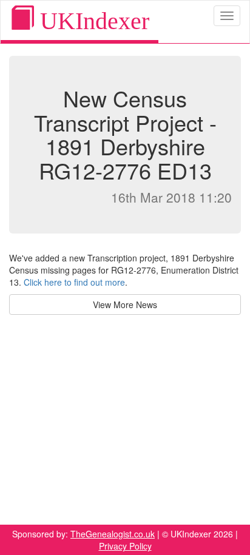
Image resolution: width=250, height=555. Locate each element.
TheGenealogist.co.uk (112, 534)
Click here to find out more (74, 282)
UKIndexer (91, 21)
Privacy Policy (125, 546)
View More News (125, 304)
